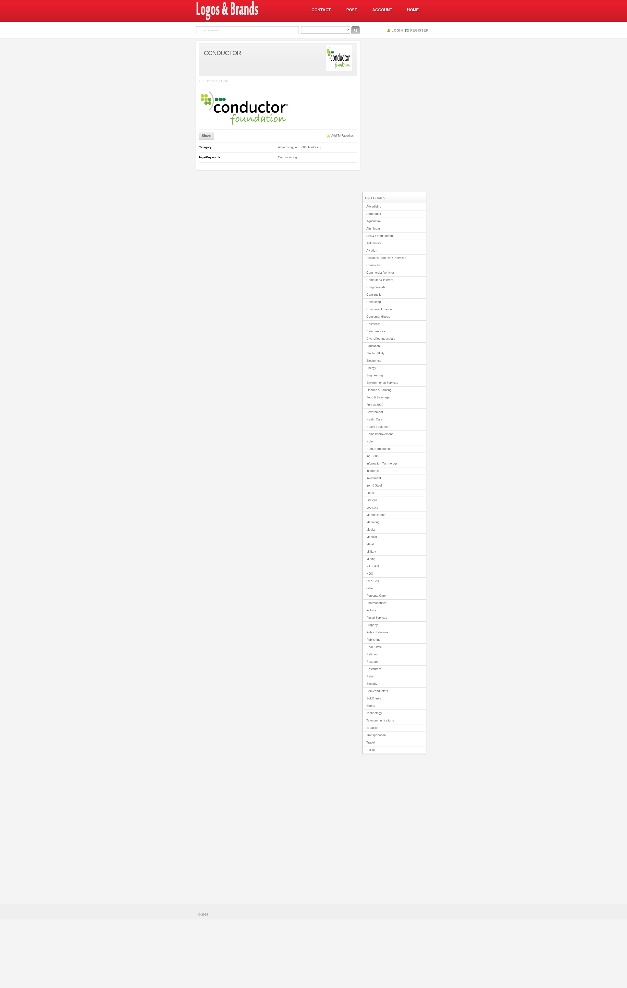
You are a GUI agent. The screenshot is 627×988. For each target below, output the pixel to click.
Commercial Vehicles (380, 272)
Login (397, 30)
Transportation (376, 735)
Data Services (375, 331)
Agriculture (373, 221)
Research (372, 661)
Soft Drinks (373, 698)
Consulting (373, 302)
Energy (371, 368)
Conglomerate (376, 287)
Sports (370, 706)
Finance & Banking (379, 390)
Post (351, 10)
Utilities (371, 750)
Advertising (285, 147)
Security (371, 684)
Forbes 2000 (374, 405)
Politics (371, 610)
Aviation (371, 250)
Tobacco (372, 728)
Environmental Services (382, 382)
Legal (370, 493)
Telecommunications (380, 720)
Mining (370, 559)
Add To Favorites (342, 135)
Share (206, 136)
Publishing (373, 639)
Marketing (314, 147)
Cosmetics (373, 324)
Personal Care (376, 595)
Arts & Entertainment (380, 236)
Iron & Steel (374, 485)
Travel (370, 742)
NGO (369, 573)
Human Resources (378, 449)
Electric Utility (375, 353)
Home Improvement (379, 434)
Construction (374, 294)
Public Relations (377, 632)
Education (373, 346)
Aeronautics (374, 214)
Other (370, 588)
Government (374, 412)
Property (372, 625)
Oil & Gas (372, 581)
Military (371, 551)
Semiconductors (377, 691)
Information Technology (382, 463)
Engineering (374, 375)
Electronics (373, 360)
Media (370, 529)
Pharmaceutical (376, 603)
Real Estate (374, 647)
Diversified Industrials (380, 338)
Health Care (374, 419)
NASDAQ (372, 566)
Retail (370, 676)
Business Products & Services (386, 258)
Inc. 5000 (300, 147)
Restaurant (373, 669)
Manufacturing (376, 515)
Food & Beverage (378, 397)
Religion (372, 654)
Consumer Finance (379, 309)
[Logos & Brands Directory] (245, 20)
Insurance (373, 471)
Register (419, 30)
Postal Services (376, 617)
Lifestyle (371, 500)
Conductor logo (288, 157)
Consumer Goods (378, 316)
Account (382, 10)
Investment (373, 478)
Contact (321, 10)
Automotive (373, 243)
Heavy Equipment (378, 427)
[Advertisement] (394, 114)
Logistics (372, 507)
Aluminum (373, 228)
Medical (371, 537)
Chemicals (373, 265)
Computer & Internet (379, 280)
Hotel (370, 441)
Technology (374, 713)
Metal (370, 544)
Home (413, 10)
